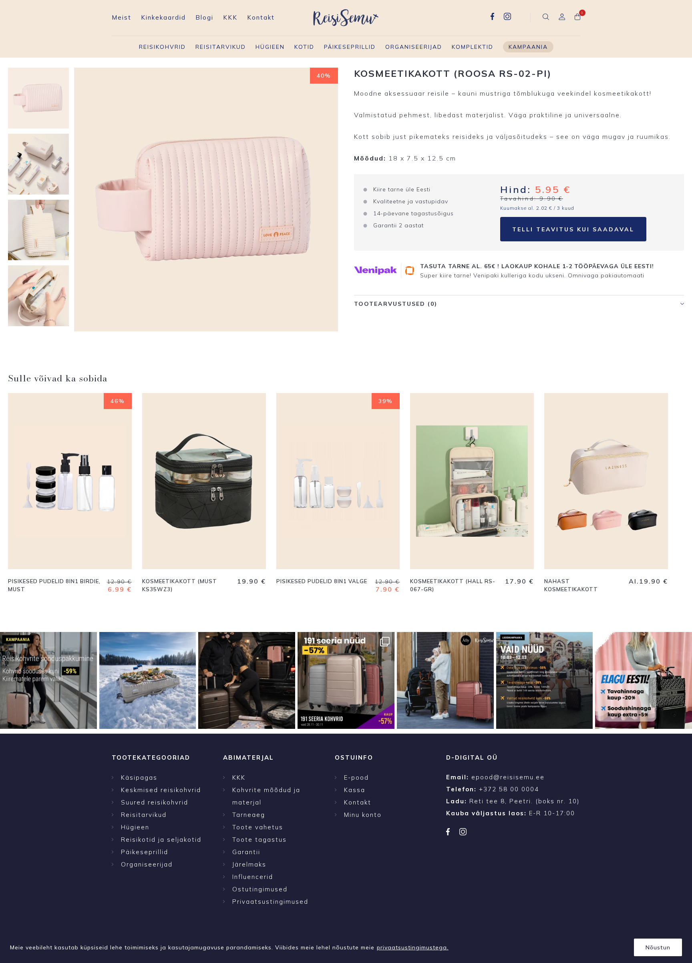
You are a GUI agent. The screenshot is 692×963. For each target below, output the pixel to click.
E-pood (356, 777)
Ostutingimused (260, 889)
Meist (121, 17)
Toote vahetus (257, 827)
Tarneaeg (248, 815)
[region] (346, 945)
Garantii (246, 852)
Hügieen (270, 46)
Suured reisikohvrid (154, 802)
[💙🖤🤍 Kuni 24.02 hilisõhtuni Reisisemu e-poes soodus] (643, 680)
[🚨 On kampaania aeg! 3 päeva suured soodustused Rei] (544, 680)
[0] (577, 18)
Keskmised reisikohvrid (161, 790)
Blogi (204, 17)
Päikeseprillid (350, 46)
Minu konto (363, 815)
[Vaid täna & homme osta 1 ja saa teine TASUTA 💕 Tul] (246, 680)
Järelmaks (249, 864)
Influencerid (252, 877)
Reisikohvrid (162, 46)
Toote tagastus (259, 839)
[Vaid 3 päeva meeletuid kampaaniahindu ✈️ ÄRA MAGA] (48, 680)
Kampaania (528, 46)
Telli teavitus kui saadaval (573, 229)
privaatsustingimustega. (413, 947)
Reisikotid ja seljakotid (161, 839)
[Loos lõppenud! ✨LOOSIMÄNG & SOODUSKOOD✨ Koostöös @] (445, 680)
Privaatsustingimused (270, 901)
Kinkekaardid (163, 17)
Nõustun (658, 947)
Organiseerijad (413, 46)
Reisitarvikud (220, 46)
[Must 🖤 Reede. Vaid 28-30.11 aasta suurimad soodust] (346, 680)
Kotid (304, 46)
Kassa (354, 790)
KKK (230, 17)
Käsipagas (139, 777)
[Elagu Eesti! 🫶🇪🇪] (147, 680)
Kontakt (261, 17)
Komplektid (472, 46)
